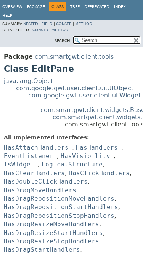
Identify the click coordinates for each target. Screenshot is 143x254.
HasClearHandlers (34, 173)
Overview (12, 7)
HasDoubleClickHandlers (46, 181)
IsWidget (19, 164)
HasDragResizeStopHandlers (51, 241)
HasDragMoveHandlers (40, 190)
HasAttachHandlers (36, 147)
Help (7, 15)
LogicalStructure (72, 164)
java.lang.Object (28, 81)
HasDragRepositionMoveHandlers (59, 198)
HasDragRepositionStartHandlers (61, 207)
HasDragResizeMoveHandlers (51, 224)
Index (120, 7)
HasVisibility (85, 156)
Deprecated (96, 7)
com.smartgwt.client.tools (74, 56)
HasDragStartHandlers (42, 249)
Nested (30, 24)
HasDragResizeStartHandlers (53, 232)
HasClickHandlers (99, 173)
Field (47, 24)
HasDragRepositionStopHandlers (59, 215)
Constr (64, 24)
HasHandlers (97, 147)
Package (36, 7)
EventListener (28, 156)
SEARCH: (63, 40)
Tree (75, 7)
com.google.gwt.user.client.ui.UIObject (74, 88)
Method (83, 24)
